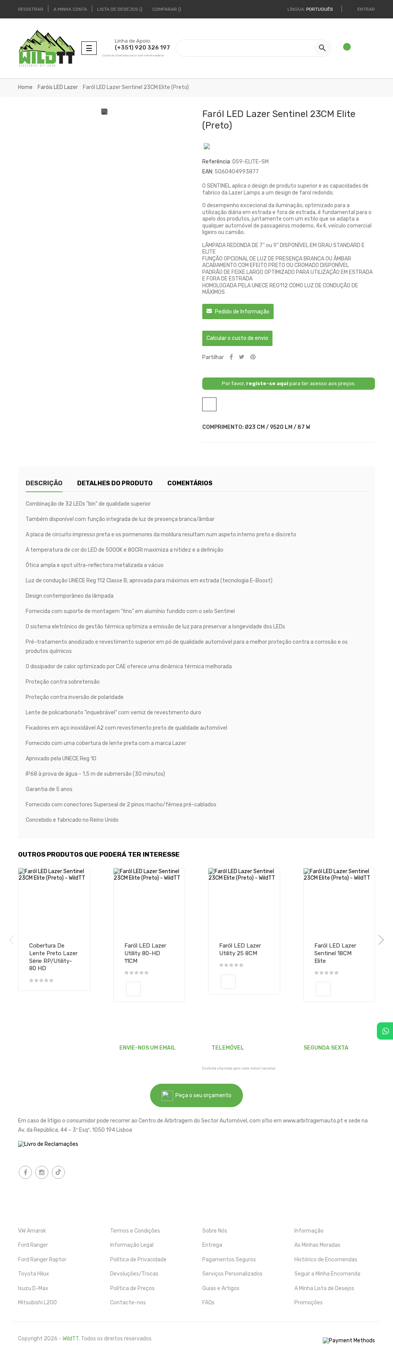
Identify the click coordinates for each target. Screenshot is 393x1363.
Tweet (241, 357)
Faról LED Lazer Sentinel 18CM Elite (335, 953)
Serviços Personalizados (232, 1274)
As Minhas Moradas (317, 1245)
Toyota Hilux (33, 1274)
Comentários (190, 483)
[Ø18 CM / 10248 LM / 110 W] (323, 989)
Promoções (308, 1302)
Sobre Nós (214, 1231)
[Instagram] (41, 1172)
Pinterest (253, 357)
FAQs (208, 1302)
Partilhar (231, 357)
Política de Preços (132, 1288)
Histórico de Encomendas (325, 1259)
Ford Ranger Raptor (42, 1259)
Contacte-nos (128, 1302)
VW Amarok (32, 1231)
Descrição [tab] (44, 483)
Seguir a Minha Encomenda (327, 1274)
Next (378, 940)
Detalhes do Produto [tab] (115, 483)
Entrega (212, 1245)
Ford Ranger (33, 1245)
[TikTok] (58, 1172)
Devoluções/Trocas (134, 1274)
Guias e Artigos (220, 1288)
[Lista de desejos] (344, 48)
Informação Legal (132, 1245)
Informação (309, 1231)
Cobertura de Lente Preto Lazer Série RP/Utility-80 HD (53, 957)
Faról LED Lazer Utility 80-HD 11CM (145, 953)
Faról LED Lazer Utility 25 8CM (240, 949)
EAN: (207, 171)
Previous (14, 940)
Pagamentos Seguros (229, 1259)
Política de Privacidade (138, 1259)
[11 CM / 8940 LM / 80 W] (133, 989)
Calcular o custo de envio (237, 338)
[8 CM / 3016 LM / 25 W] (228, 982)
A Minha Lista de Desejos (324, 1288)
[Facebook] (25, 1172)
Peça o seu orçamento (202, 1095)
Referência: (216, 161)
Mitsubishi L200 (37, 1302)
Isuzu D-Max (33, 1288)
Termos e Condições (135, 1231)
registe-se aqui (267, 383)
